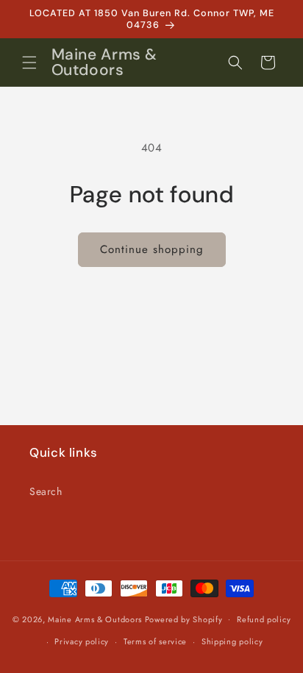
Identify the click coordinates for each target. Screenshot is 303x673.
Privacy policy (81, 641)
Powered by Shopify (184, 618)
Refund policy (263, 619)
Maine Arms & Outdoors (95, 618)
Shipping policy (232, 641)
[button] (29, 62)
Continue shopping (152, 249)
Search (46, 491)
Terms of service (155, 641)
